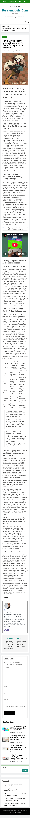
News (4, 37)
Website (6, 699)
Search (4, 767)
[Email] (5, 630)
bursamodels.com (15, 10)
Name (6, 686)
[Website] (8, 630)
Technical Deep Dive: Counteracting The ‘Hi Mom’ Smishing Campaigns (18, 747)
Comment (7, 667)
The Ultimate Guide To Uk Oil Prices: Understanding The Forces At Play (18, 728)
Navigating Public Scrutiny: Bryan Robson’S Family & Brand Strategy (18, 737)
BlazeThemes (18, 812)
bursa (5, 51)
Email (6, 693)
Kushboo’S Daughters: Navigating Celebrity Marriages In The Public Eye (14, 1)
